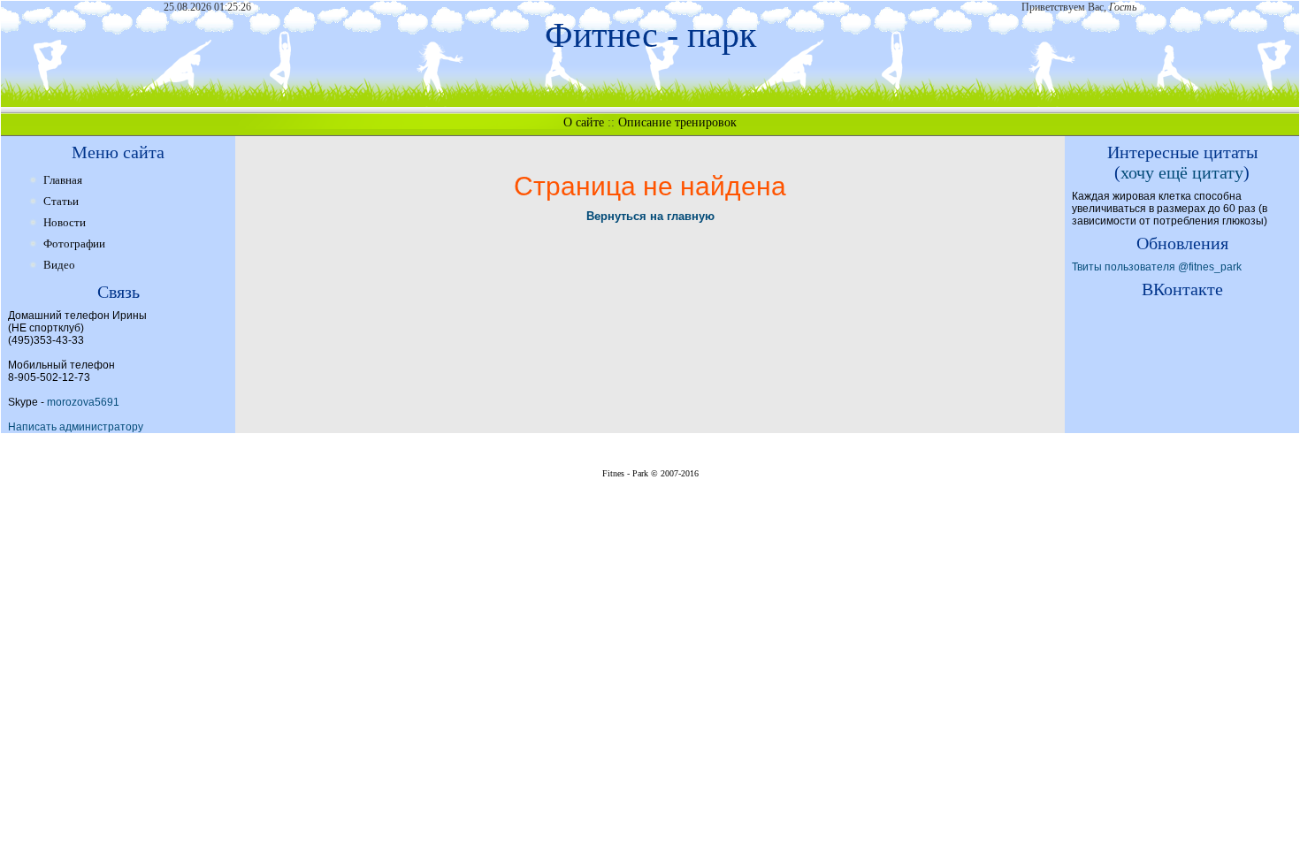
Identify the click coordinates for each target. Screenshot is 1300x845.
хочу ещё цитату (1181, 172)
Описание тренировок (677, 122)
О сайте (583, 122)
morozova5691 (83, 402)
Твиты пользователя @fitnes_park (1157, 267)
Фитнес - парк (650, 35)
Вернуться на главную (650, 216)
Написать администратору (75, 427)
